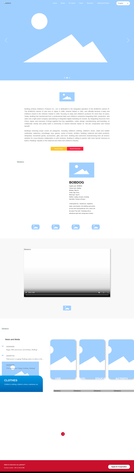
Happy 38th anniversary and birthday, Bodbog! (21, 350)
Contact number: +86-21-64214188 (14, 467)
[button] (64, 77)
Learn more (69, 434)
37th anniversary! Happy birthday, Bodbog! (20, 368)
